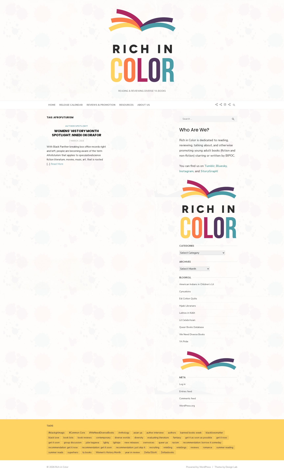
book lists (68, 437)
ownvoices (148, 442)
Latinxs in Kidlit (187, 312)
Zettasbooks (167, 452)
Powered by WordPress (198, 467)
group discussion (73, 442)
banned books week (190, 432)
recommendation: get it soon (97, 447)
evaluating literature (158, 437)
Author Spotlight (76, 126)
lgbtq (106, 442)
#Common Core (77, 432)
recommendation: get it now (63, 447)
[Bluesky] (216, 104)
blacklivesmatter (214, 432)
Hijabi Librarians (187, 305)
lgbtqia (116, 442)
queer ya (163, 442)
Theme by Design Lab (225, 467)
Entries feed (185, 391)
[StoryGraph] (229, 104)
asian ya (137, 432)
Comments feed (187, 398)
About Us (143, 104)
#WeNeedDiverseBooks (101, 432)
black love (53, 437)
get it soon (54, 442)
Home (51, 104)
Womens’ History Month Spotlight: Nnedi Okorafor (76, 133)
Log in (182, 384)
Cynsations (185, 291)
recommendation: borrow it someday (202, 442)
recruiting (154, 447)
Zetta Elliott (150, 452)
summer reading (224, 447)
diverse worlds (122, 437)
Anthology (123, 432)
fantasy (177, 437)
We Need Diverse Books (192, 334)
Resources (126, 104)
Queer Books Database (191, 327)
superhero (73, 452)
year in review (132, 452)
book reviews (85, 437)
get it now (221, 437)
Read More (57, 164)
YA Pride (183, 341)
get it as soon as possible (198, 437)
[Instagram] (225, 104)
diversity (138, 437)
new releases (132, 442)
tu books (87, 452)
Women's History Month (108, 452)
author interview (155, 432)
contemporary (103, 437)
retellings (181, 447)
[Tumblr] (220, 104)
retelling (168, 447)
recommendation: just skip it (130, 447)
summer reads (55, 452)
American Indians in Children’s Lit (196, 284)
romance (207, 447)
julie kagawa (92, 442)
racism (175, 442)
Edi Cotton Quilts (188, 298)
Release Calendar (71, 104)
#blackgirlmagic (56, 432)
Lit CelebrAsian (187, 320)
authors (172, 432)
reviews (195, 447)
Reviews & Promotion (101, 104)
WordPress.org (187, 405)
